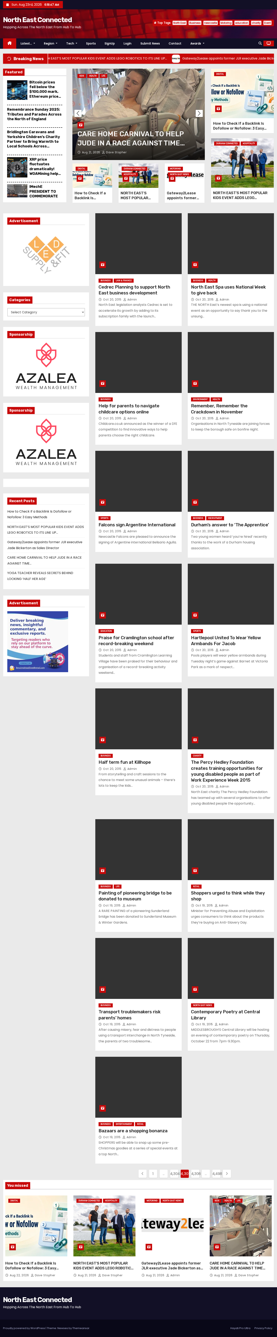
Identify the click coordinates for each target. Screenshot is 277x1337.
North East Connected (37, 20)
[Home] (9, 43)
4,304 (174, 1173)
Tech (70, 43)
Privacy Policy (263, 1328)
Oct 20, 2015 (112, 299)
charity (256, 23)
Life (103, 75)
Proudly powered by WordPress (24, 1328)
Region (49, 43)
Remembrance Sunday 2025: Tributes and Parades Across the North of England (34, 114)
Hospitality (130, 174)
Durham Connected (134, 168)
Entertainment (124, 1124)
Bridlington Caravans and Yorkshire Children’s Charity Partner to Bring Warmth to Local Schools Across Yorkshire (33, 141)
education (241, 23)
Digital (81, 168)
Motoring (226, 23)
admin (131, 299)
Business (195, 23)
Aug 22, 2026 (20, 1275)
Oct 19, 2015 (112, 905)
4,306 (195, 1173)
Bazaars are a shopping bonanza (133, 1131)
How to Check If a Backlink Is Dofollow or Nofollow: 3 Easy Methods (238, 128)
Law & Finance (124, 280)
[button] (260, 43)
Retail (196, 886)
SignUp (110, 43)
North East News (179, 174)
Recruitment (215, 518)
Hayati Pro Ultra (240, 1328)
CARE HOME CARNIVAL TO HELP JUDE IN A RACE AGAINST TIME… (237, 1265)
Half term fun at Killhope (125, 762)
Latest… (27, 43)
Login (128, 43)
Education (106, 631)
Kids (81, 75)
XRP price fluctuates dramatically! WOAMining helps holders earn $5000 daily (44, 171)
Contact (175, 43)
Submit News (150, 43)
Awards (196, 43)
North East (179, 23)
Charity (197, 755)
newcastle (210, 23)
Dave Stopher (116, 152)
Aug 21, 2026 (91, 152)
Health (93, 75)
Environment (200, 399)
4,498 (216, 1173)
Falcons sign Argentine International (137, 525)
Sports (91, 43)
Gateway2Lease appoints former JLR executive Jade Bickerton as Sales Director (171, 1268)
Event (267, 23)
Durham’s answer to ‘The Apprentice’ (230, 525)
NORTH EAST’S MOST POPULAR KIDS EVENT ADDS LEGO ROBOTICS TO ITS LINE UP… (240, 198)
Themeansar (80, 1328)
